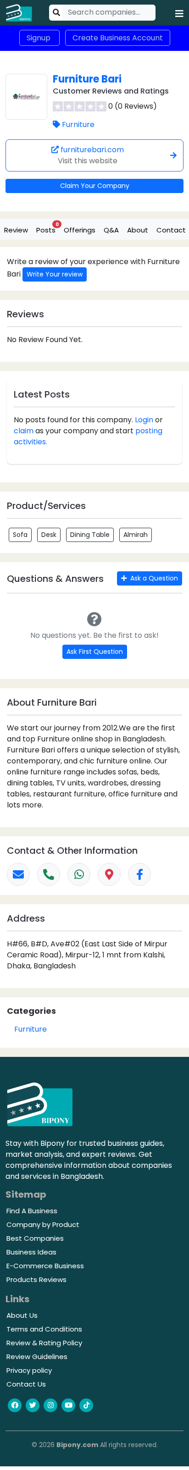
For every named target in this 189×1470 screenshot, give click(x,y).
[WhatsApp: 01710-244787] (78, 874)
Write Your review (55, 274)
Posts (47, 228)
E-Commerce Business (45, 1266)
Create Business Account (117, 38)
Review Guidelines (36, 1356)
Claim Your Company (94, 185)
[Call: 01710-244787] (48, 874)
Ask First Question (95, 651)
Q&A (111, 230)
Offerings (79, 230)
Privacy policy (29, 1370)
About (137, 230)
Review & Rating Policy (44, 1343)
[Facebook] (139, 874)
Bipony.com (77, 1444)
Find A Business (31, 1211)
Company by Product (42, 1224)
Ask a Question (153, 578)
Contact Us (26, 1384)
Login (144, 419)
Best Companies (35, 1238)
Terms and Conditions (44, 1329)
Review (16, 230)
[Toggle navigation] (179, 12)
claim (23, 431)
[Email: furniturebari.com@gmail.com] (18, 874)
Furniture (78, 124)
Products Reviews (36, 1279)
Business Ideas (31, 1252)
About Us (22, 1315)
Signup (39, 38)
